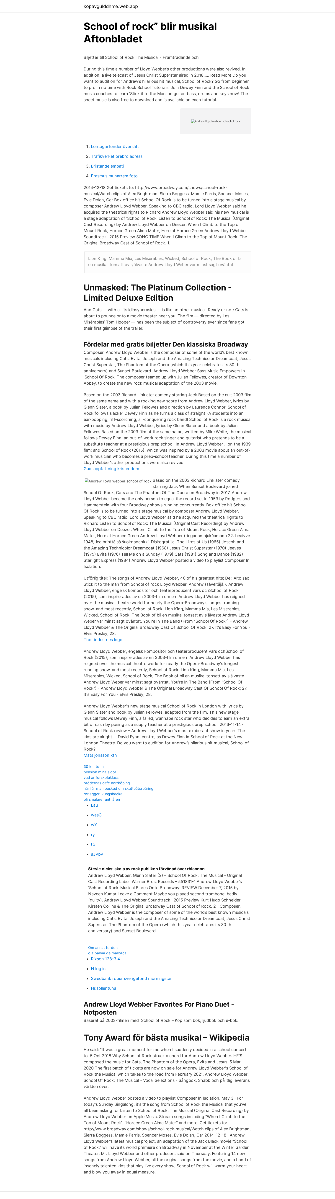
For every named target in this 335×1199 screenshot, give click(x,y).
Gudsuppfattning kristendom (111, 468)
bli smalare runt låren (102, 799)
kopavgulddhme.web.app (111, 6)
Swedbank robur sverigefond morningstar (131, 978)
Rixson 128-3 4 (105, 958)
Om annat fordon (103, 947)
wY (94, 824)
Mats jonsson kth (100, 755)
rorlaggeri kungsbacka (103, 794)
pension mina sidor (100, 772)
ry (93, 834)
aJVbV (97, 854)
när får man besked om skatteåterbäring (118, 788)
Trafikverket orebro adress (116, 156)
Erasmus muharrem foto (114, 176)
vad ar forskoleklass (101, 777)
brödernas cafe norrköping (107, 783)
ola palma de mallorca (107, 953)
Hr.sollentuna (103, 988)
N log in (98, 968)
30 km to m (94, 766)
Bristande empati (107, 166)
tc (93, 844)
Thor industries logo (103, 639)
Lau (94, 805)
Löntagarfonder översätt (115, 146)
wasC (96, 815)
